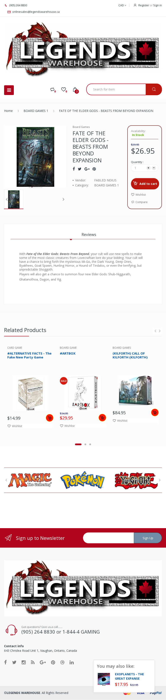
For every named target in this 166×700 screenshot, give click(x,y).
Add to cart (148, 184)
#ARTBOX (67, 353)
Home (8, 111)
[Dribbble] (62, 662)
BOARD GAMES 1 (36, 111)
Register (143, 5)
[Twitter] (79, 169)
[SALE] (83, 392)
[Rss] (33, 662)
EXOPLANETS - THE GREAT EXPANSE (129, 676)
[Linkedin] (72, 662)
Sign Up (148, 538)
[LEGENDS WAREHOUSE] (83, 50)
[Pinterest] (94, 169)
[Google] (87, 169)
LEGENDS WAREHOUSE (23, 693)
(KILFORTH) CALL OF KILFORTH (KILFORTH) (130, 355)
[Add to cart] (49, 418)
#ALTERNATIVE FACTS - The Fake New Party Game (29, 355)
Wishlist (141, 195)
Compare (142, 202)
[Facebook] (74, 169)
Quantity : (137, 162)
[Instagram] (24, 662)
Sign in (157, 5)
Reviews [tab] (88, 234)
